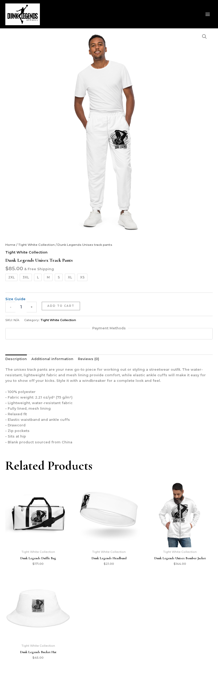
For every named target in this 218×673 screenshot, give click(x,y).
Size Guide (15, 299)
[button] (204, 36)
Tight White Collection (36, 245)
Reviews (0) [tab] (88, 359)
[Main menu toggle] (208, 14)
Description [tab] (16, 359)
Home (10, 245)
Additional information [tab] (52, 359)
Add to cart (60, 306)
